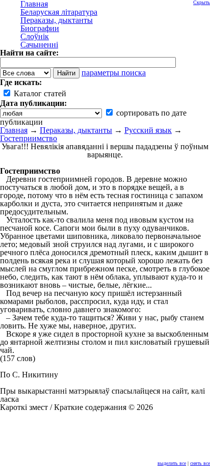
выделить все (172, 463)
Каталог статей (39, 93)
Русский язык (148, 130)
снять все (200, 463)
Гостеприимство (28, 138)
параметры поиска (114, 72)
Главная (14, 130)
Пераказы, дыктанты (76, 130)
